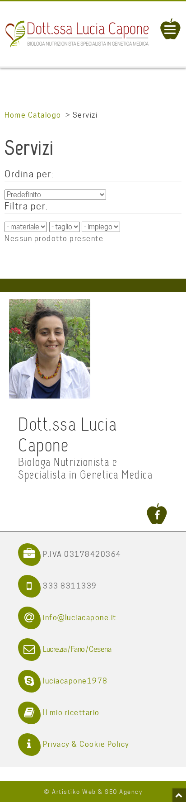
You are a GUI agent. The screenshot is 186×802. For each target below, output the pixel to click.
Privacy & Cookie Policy (86, 744)
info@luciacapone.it (79, 617)
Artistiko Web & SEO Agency (97, 791)
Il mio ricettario (71, 712)
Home (15, 115)
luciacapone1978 (75, 681)
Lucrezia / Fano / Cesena (77, 649)
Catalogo (44, 115)
